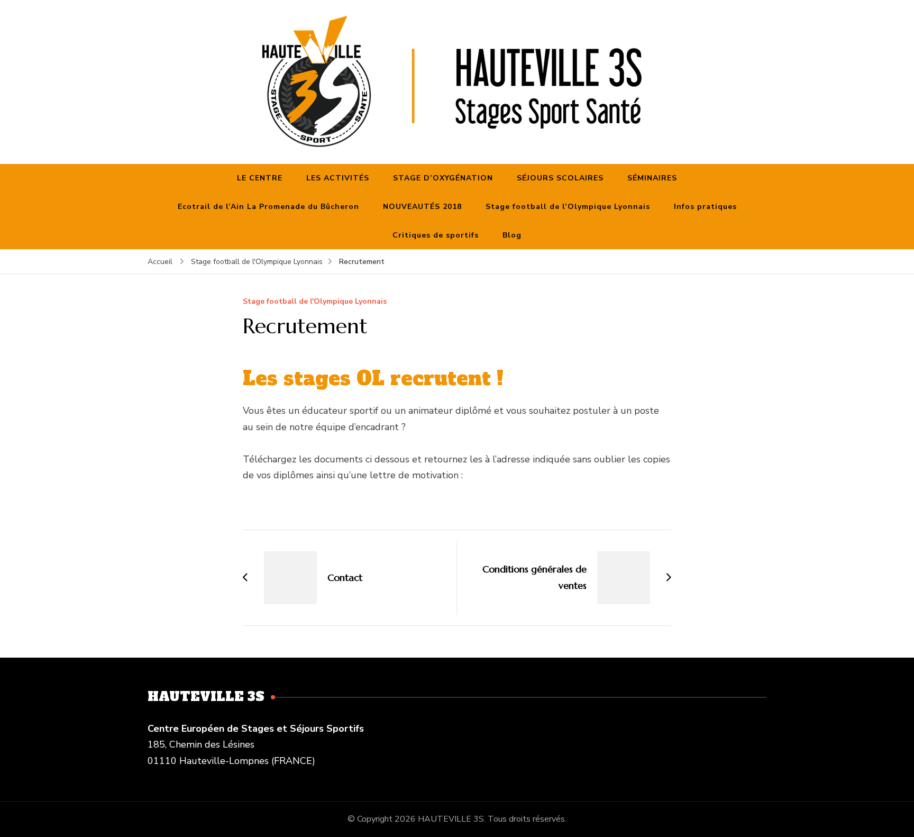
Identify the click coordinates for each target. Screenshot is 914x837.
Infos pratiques (705, 207)
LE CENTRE (259, 178)
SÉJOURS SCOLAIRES (560, 178)
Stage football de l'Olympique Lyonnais (315, 302)
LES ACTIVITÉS (337, 178)
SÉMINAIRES (652, 178)
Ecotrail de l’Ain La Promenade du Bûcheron (268, 207)
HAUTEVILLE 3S (451, 819)
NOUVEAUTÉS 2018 (422, 207)
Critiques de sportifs (435, 235)
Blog (512, 235)
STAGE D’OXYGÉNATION (443, 178)
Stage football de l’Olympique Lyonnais (568, 207)
